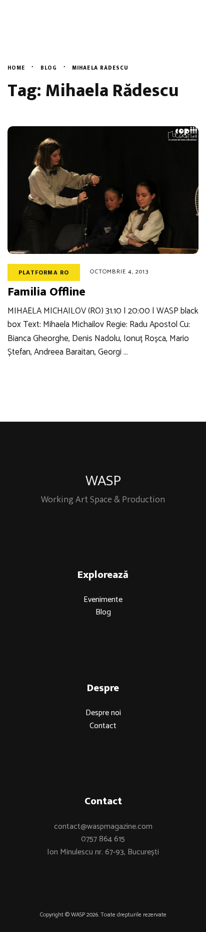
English (173, 37)
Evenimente (103, 599)
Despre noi (103, 713)
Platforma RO (43, 272)
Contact (103, 726)
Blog (103, 612)
